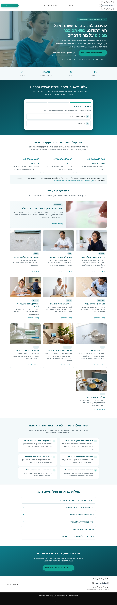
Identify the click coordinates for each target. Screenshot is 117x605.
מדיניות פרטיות (57, 599)
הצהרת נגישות (48, 599)
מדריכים (62, 5)
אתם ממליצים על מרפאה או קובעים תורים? (78, 536)
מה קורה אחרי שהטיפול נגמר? (83, 529)
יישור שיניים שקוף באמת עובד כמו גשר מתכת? (76, 500)
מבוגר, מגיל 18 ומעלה (77, 116)
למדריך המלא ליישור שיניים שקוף (57, 567)
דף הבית (71, 5)
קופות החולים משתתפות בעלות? (82, 515)
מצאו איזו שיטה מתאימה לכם (91, 53)
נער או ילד (81, 123)
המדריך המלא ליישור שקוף (62, 53)
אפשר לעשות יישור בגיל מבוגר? (82, 522)
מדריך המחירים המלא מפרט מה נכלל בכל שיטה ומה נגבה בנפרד (74, 181)
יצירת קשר (46, 5)
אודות (55, 5)
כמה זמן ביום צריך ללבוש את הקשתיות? (79, 507)
